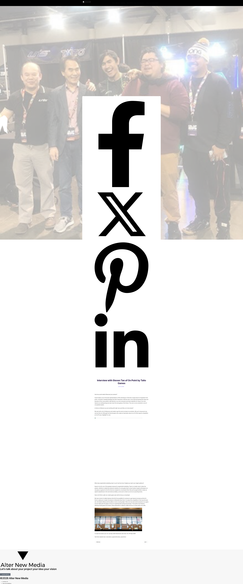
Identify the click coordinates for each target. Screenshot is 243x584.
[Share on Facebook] (121, 186)
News (135, 3)
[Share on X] (121, 240)
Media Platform (130, 3)
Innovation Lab (140, 3)
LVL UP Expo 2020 (131, 533)
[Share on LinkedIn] (121, 374)
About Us (118, 3)
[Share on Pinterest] (121, 313)
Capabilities (122, 3)
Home (113, 3)
